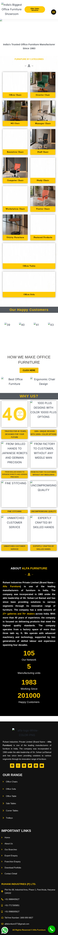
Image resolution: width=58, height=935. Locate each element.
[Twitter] (30, 765)
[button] (53, 12)
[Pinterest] (36, 765)
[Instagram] (18, 765)
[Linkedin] (24, 765)
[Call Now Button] (51, 929)
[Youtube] (42, 765)
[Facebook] (12, 765)
